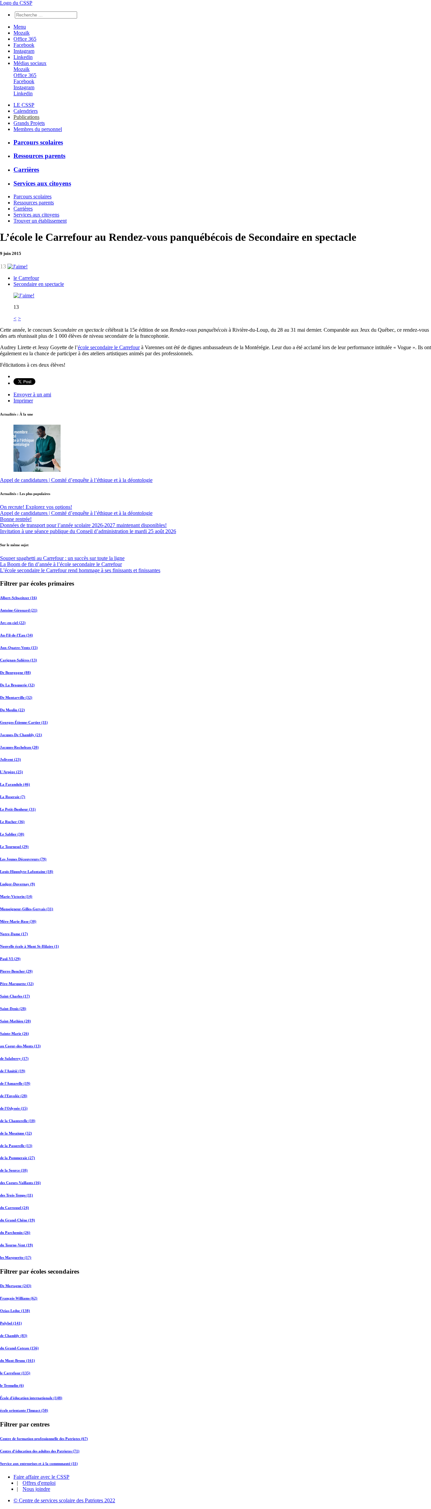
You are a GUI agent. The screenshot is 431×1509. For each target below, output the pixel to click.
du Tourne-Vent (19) (16, 1245)
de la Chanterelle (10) (17, 1121)
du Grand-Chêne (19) (17, 1220)
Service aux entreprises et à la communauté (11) (39, 1464)
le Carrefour (26, 278)
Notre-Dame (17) (14, 934)
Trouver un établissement (40, 221)
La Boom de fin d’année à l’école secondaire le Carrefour (61, 564)
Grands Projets (29, 123)
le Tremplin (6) (12, 1385)
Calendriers (25, 111)
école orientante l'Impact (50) (24, 1410)
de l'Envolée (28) (13, 1096)
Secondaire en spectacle (38, 284)
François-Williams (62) (18, 1298)
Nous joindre (36, 1489)
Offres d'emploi (39, 1483)
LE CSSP (23, 105)
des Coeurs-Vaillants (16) (20, 1183)
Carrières (26, 169)
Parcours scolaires (38, 142)
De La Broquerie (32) (17, 685)
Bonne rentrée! (16, 519)
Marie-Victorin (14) (16, 896)
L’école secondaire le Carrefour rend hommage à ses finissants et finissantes (80, 570)
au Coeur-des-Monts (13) (20, 1046)
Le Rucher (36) (12, 822)
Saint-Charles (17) (15, 996)
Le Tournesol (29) (14, 847)
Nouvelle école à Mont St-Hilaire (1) (29, 946)
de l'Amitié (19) (12, 1071)
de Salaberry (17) (14, 1058)
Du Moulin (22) (12, 710)
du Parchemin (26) (15, 1233)
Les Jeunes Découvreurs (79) (23, 859)
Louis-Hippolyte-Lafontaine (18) (26, 872)
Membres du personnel (37, 129)
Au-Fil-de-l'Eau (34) (16, 635)
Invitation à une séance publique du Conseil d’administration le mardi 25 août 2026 (88, 531)
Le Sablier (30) (12, 834)
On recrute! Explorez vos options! (36, 507)
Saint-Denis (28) (13, 1009)
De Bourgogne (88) (15, 672)
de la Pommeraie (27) (17, 1158)
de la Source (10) (14, 1170)
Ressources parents (39, 155)
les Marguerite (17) (15, 1257)
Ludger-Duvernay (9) (17, 884)
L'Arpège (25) (11, 772)
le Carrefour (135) (15, 1373)
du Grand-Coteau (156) (19, 1348)
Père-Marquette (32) (17, 984)
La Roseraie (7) (12, 797)
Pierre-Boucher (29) (16, 971)
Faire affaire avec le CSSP (41, 1477)
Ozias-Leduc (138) (15, 1311)
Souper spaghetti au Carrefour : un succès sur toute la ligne (62, 558)
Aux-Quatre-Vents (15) (19, 648)
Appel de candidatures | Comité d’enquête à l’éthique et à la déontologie (76, 480)
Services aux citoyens (42, 183)
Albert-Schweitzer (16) (18, 598)
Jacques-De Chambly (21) (21, 735)
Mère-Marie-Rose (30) (18, 921)
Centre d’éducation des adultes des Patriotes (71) (39, 1451)
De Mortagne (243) (15, 1286)
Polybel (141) (11, 1323)
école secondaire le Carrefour (109, 347)
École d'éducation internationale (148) (31, 1398)
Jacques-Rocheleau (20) (19, 747)
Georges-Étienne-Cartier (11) (24, 722)
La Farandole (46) (15, 784)
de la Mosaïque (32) (16, 1133)
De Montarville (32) (16, 697)
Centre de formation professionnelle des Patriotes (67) (44, 1439)
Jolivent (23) (10, 759)
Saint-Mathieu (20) (15, 1021)
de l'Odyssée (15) (14, 1108)
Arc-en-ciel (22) (13, 623)
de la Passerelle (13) (16, 1146)
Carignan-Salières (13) (18, 660)
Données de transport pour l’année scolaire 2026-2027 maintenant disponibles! (83, 525)
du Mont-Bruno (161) (17, 1360)
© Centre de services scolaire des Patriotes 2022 (64, 1500)
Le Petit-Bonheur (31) (18, 809)
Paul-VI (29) (10, 959)
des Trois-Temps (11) (16, 1195)
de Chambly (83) (13, 1336)
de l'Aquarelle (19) (15, 1083)
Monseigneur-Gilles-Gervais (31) (26, 909)
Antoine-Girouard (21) (18, 610)
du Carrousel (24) (14, 1208)
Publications (26, 117)
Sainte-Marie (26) (14, 1033)
